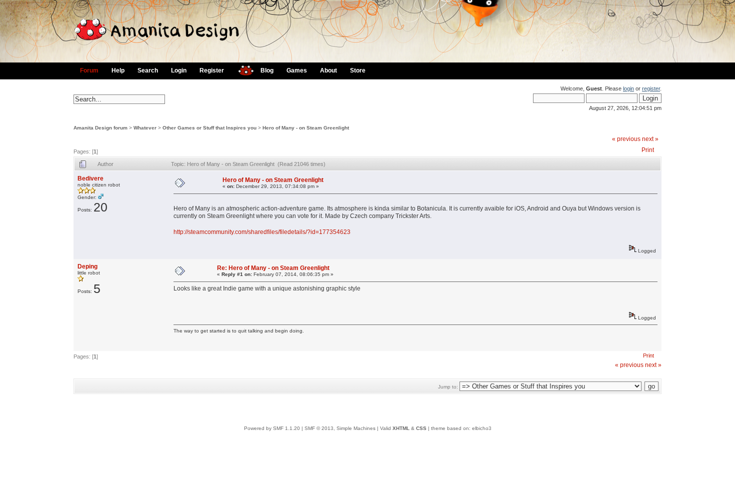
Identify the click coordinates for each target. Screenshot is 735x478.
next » (650, 139)
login (628, 89)
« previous (626, 139)
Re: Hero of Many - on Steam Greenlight (273, 268)
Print (648, 150)
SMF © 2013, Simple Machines (340, 428)
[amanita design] (242, 69)
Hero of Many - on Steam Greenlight (305, 127)
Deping (88, 266)
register (651, 89)
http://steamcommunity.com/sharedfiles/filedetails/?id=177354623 (262, 232)
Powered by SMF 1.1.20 (272, 428)
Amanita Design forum (101, 127)
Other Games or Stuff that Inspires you (209, 127)
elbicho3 (482, 428)
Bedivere (91, 178)
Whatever (145, 127)
